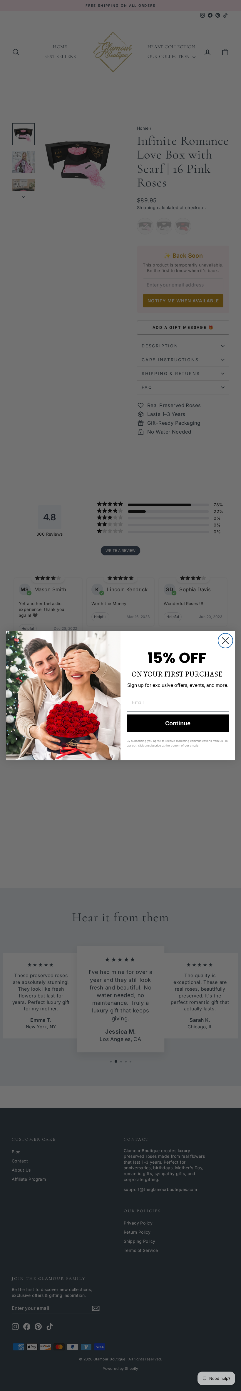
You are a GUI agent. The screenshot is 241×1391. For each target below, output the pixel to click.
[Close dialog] (225, 640)
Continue (177, 723)
